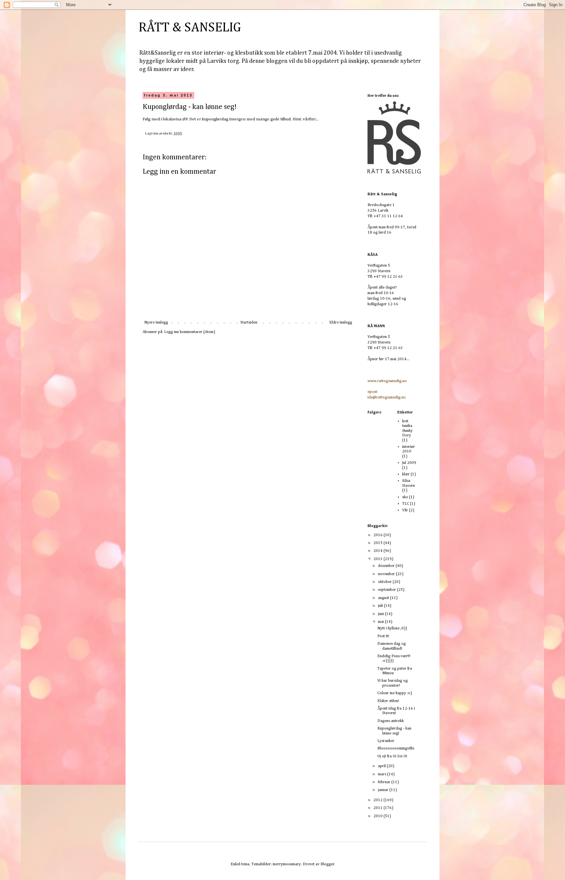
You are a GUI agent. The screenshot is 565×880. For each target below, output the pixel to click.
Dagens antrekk (390, 721)
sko (405, 497)
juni (381, 614)
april (382, 766)
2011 (378, 808)
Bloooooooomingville (395, 748)
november (387, 574)
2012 (378, 800)
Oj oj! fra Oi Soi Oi (392, 756)
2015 (378, 543)
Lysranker (385, 741)
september (387, 590)
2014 (378, 551)
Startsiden (248, 323)
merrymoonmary (287, 864)
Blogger (327, 864)
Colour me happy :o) (394, 693)
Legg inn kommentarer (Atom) (189, 332)
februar (384, 782)
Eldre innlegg (340, 323)
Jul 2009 (409, 463)
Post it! (383, 636)
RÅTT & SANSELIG (190, 27)
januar (383, 790)
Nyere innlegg (156, 323)
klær (406, 474)
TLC (405, 504)
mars (382, 774)
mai (381, 622)
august (384, 598)
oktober (385, 582)
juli (381, 606)
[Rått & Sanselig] (394, 172)
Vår (405, 510)
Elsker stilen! (388, 701)
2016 (378, 535)
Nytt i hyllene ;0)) (392, 628)
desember (387, 566)
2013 (378, 559)
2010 (378, 816)
